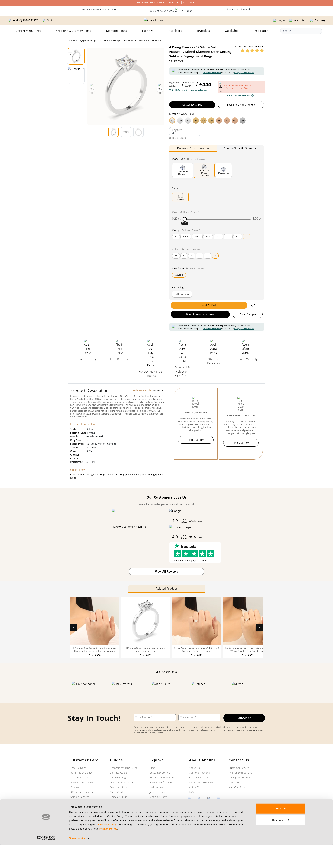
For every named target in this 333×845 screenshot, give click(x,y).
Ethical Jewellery (198, 777)
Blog (152, 767)
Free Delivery (78, 767)
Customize (278, 819)
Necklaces (175, 31)
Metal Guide (117, 792)
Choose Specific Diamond (240, 148)
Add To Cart (209, 305)
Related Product (166, 588)
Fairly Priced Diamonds (237, 9)
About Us (194, 767)
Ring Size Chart (158, 797)
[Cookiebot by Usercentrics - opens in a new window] (46, 838)
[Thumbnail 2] (76, 75)
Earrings (147, 31)
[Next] (259, 627)
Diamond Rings (116, 31)
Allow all (280, 808)
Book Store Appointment (241, 104)
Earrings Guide (118, 772)
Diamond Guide (119, 787)
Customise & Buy (192, 104)
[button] (216, 120)
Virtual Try (195, 787)
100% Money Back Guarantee (99, 9)
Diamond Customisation (193, 148)
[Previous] (73, 627)
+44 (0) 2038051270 (244, 72)
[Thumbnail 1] (76, 56)
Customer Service (239, 767)
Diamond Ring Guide (122, 782)
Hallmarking (156, 787)
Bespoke (75, 787)
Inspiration (261, 31)
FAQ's (192, 792)
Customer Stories (160, 772)
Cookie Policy (107, 824)
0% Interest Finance (82, 792)
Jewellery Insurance (81, 782)
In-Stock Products (212, 72)
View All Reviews (166, 571)
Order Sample (248, 314)
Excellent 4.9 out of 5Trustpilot (170, 10)
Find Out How (196, 439)
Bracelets (203, 31)
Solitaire (104, 40)
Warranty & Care (79, 777)
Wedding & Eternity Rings (73, 31)
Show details (77, 838)
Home (72, 40)
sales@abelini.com (239, 777)
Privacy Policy (108, 828)
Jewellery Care (158, 792)
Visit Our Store (237, 787)
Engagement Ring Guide (124, 767)
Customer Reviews (200, 772)
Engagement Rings (28, 31)
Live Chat (234, 782)
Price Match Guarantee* (239, 95)
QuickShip (232, 31)
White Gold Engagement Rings (123, 474)
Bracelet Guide (118, 797)
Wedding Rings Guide (122, 777)
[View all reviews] (252, 50)
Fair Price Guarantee (201, 782)
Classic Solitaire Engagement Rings (87, 474)
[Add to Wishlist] (253, 305)
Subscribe (244, 718)
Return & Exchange (81, 772)
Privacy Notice (156, 732)
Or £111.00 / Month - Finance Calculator (188, 90)
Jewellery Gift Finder (161, 782)
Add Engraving (182, 294)
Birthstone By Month (162, 777)
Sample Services (79, 797)
